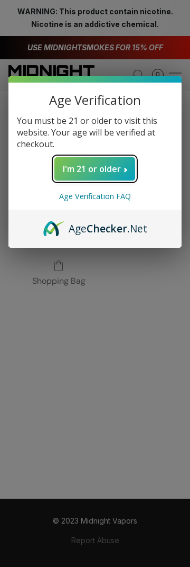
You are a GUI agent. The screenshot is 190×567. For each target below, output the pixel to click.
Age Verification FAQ (95, 196)
